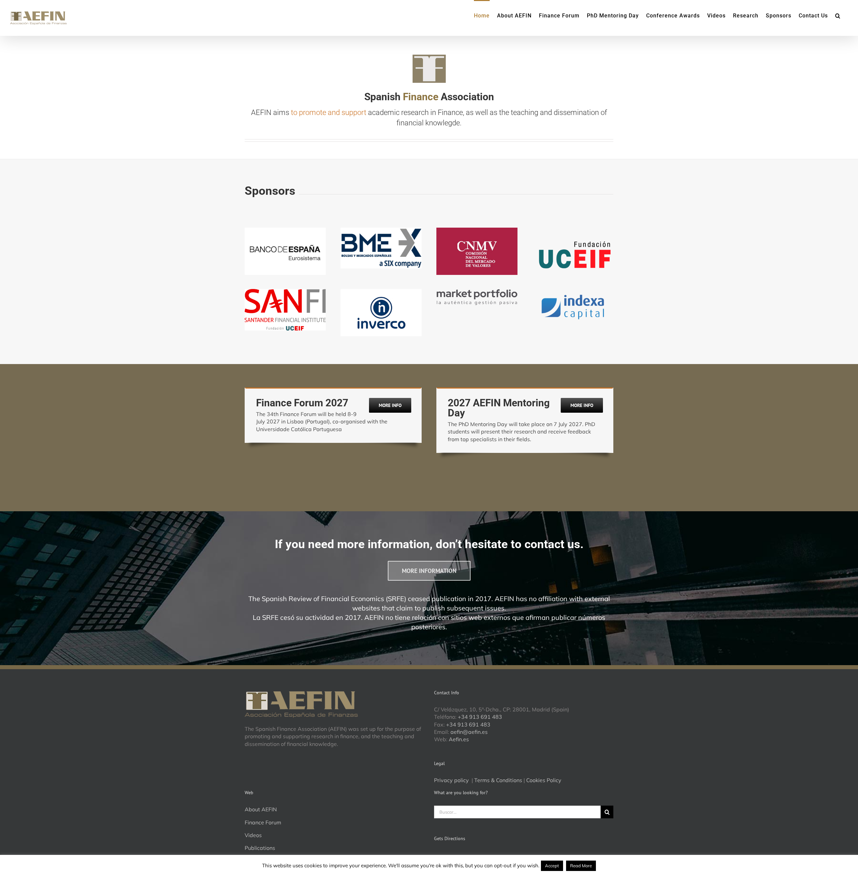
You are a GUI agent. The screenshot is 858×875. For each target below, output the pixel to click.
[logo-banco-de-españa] (285, 230)
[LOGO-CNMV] (476, 230)
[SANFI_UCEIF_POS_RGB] (285, 291)
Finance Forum (263, 822)
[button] (838, 15)
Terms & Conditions (498, 780)
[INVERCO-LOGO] (381, 291)
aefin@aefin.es (469, 731)
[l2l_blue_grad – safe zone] (572, 291)
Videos (253, 835)
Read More (581, 865)
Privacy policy (452, 780)
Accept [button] (552, 865)
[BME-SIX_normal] (381, 230)
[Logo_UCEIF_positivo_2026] (572, 230)
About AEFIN (261, 809)
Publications (260, 847)
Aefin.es (459, 739)
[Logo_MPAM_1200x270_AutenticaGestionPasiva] (476, 291)
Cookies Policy (543, 780)
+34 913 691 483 (480, 716)
